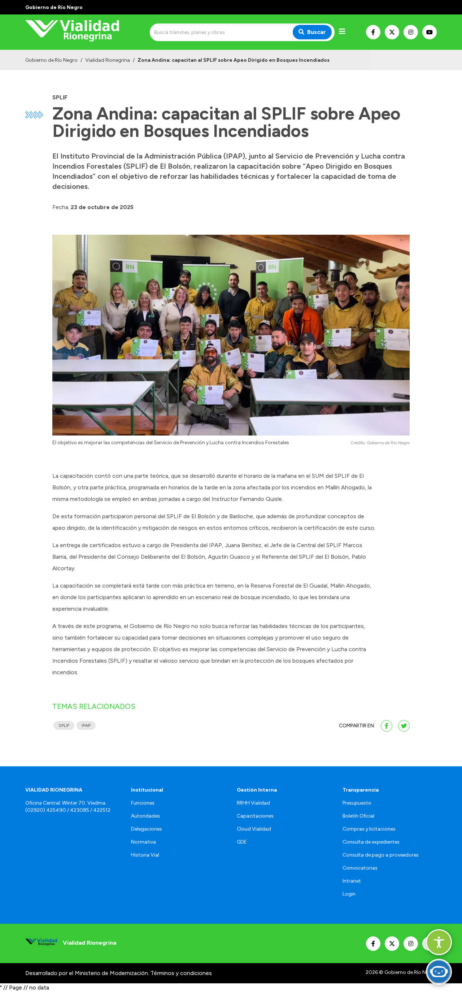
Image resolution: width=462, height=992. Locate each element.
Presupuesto (357, 803)
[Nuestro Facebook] (373, 32)
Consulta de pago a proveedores (381, 855)
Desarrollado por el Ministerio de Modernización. (87, 973)
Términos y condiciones (181, 973)
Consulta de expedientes (371, 842)
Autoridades (145, 816)
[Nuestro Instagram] (411, 32)
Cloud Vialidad (254, 829)
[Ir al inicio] (77, 32)
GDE (242, 842)
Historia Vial (145, 855)
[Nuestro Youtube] (429, 32)
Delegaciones (146, 829)
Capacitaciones (255, 816)
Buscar (316, 32)
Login (349, 894)
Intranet (352, 881)
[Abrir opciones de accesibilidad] (439, 942)
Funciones (142, 803)
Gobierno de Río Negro (51, 60)
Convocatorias (360, 868)
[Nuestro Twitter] (392, 32)
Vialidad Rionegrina (107, 60)
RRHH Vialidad (253, 803)
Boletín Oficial (358, 816)
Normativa (143, 842)
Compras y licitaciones (369, 829)
